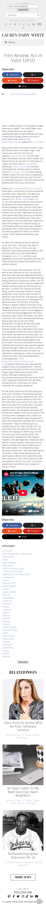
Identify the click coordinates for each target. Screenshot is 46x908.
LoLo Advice (8, 556)
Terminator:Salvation (19, 361)
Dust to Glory (16, 142)
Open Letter (8, 636)
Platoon (29, 164)
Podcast (7, 603)
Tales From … (9, 639)
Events (6, 615)
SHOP (5, 559)
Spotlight (8, 644)
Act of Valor (38, 142)
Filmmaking (8, 577)
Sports (6, 624)
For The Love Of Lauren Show (17, 554)
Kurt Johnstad (18, 188)
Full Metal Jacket (18, 172)
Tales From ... (23, 738)
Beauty (6, 612)
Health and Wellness (13, 568)
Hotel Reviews (10, 592)
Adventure (8, 647)
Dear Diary (8, 565)
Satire (5, 633)
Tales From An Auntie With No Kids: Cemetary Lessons (23, 726)
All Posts (7, 551)
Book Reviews (9, 562)
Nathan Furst (17, 256)
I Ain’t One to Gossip (13, 571)
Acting (6, 580)
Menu (12, 42)
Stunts (6, 589)
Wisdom (6, 642)
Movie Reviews (9, 586)
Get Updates (23, 3)
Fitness (6, 621)
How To (6, 595)
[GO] (38, 15)
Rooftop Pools (10, 630)
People (6, 653)
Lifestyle (7, 609)
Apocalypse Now (18, 155)
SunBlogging (9, 627)
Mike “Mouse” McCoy (20, 199)
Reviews (6, 656)
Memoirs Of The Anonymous (16, 574)
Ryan (21, 166)
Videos (6, 606)
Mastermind (8, 598)
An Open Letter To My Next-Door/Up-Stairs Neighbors (23, 792)
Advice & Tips (9, 583)
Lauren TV (7, 600)
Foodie (6, 650)
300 (26, 188)
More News (23, 877)
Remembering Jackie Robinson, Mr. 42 (23, 855)
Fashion (6, 618)
